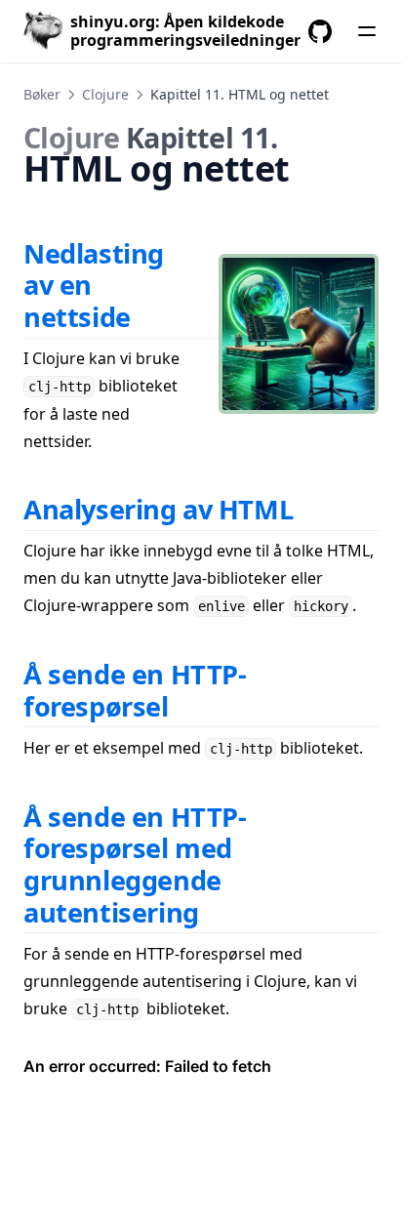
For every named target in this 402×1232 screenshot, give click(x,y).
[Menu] (366, 31)
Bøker (41, 94)
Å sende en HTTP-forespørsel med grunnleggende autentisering (134, 864)
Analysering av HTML (158, 509)
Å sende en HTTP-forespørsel (134, 690)
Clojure (105, 94)
